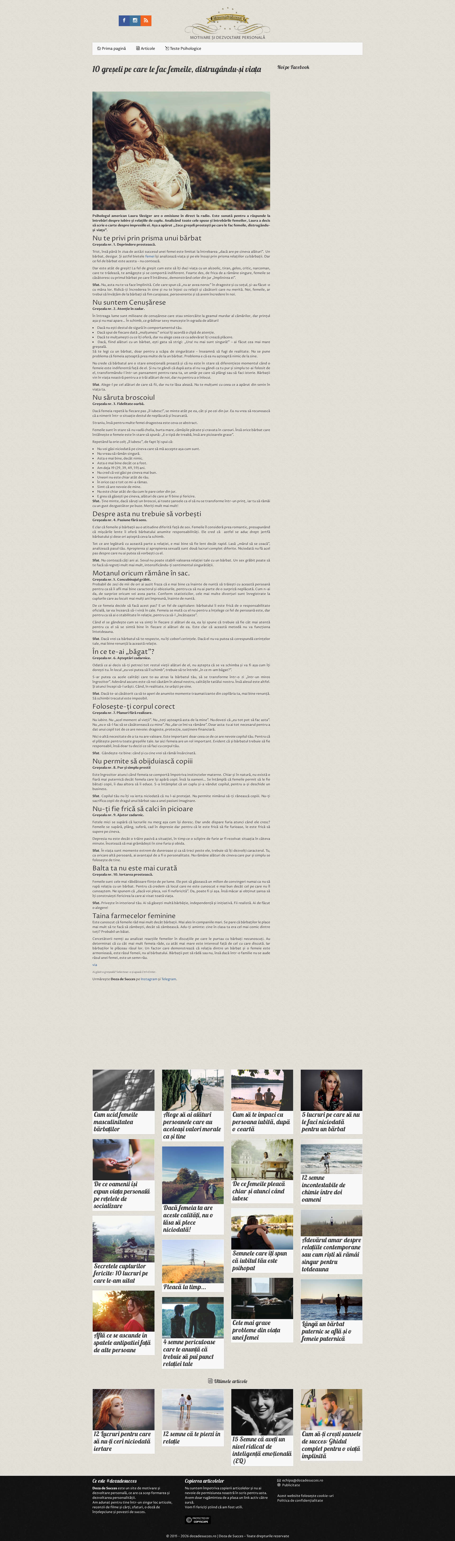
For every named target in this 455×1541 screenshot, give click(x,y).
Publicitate (291, 1485)
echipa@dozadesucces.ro (302, 1480)
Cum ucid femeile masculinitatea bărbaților (116, 1121)
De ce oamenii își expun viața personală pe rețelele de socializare (122, 1195)
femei (150, 256)
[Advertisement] (135, 1027)
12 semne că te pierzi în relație (191, 1437)
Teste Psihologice (185, 48)
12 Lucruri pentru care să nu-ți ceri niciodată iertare (122, 1441)
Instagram (149, 979)
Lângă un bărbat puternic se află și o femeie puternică (327, 1331)
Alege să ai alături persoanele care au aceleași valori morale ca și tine (192, 1125)
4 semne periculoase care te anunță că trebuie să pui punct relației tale (189, 1353)
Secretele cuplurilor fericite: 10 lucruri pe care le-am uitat (121, 1273)
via (94, 965)
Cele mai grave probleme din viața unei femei (256, 1329)
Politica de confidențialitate (300, 1500)
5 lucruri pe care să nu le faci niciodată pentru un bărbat (331, 1121)
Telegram (168, 979)
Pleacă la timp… (184, 1287)
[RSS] (146, 20)
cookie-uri (325, 1496)
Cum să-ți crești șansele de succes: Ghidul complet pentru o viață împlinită (331, 1445)
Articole (147, 48)
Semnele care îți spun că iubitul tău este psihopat (259, 1260)
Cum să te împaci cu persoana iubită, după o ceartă (261, 1121)
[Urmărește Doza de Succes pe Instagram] (135, 20)
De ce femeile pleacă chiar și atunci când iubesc (258, 1190)
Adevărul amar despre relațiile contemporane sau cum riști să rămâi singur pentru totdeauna (331, 1254)
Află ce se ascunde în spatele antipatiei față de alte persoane (122, 1342)
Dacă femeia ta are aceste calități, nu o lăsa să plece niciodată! (188, 1218)
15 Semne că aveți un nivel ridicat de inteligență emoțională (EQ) (262, 1450)
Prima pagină (113, 48)
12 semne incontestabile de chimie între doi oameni (323, 1188)
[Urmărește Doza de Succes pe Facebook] (124, 20)
